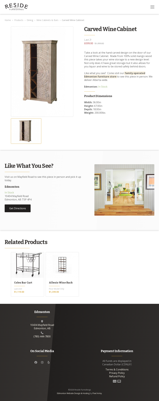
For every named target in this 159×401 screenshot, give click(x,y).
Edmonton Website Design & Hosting (73, 393)
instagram (42, 362)
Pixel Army (97, 393)
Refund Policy (117, 376)
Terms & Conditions (117, 369)
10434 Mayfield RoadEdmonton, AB (42, 326)
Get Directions (17, 208)
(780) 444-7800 (42, 336)
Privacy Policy (117, 373)
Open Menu (152, 7)
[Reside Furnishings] (16, 7)
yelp (48, 362)
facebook (36, 362)
